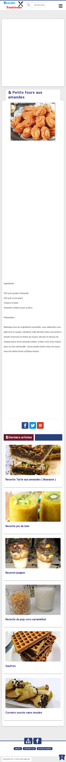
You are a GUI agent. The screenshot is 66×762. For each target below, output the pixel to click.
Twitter (32, 425)
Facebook (25, 425)
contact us (29, 749)
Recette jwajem (15, 572)
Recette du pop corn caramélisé (25, 619)
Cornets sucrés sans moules (23, 712)
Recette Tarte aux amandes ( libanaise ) (30, 479)
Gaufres (10, 666)
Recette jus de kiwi (17, 526)
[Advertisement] (33, 52)
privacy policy (44, 749)
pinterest (40, 425)
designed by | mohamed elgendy (16, 759)
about (18, 749)
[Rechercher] (28, 5)
